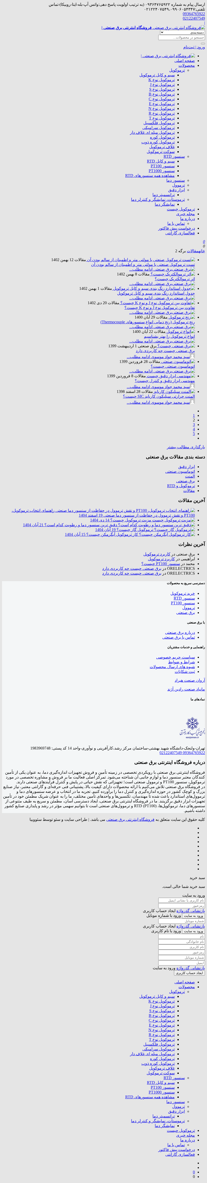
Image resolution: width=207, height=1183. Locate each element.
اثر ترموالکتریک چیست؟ (175, 279)
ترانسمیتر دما (163, 195)
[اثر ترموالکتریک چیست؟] (172, 274)
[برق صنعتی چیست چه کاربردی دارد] (176, 346)
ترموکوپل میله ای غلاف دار (152, 132)
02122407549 (194, 18)
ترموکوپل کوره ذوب (158, 142)
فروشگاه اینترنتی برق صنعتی (130, 819)
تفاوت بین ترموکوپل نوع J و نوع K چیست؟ (159, 307)
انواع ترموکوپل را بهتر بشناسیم (169, 336)
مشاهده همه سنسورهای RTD (150, 175)
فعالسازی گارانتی (180, 233)
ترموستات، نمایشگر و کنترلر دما (158, 199)
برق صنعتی (185, 481)
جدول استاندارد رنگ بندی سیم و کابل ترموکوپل (156, 293)
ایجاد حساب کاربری (189, 973)
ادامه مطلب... (140, 269)
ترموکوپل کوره (162, 137)
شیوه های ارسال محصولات (172, 667)
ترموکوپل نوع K (161, 80)
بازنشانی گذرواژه (190, 911)
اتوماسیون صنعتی (180, 471)
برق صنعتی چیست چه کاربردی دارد (165, 351)
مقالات (192, 251)
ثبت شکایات (185, 671)
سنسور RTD (174, 156)
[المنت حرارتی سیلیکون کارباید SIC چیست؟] (174, 391)
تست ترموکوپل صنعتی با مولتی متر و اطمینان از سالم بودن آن (143, 264)
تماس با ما (176, 223)
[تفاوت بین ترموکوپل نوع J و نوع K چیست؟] (157, 303)
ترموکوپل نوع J (162, 84)
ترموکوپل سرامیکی (158, 128)
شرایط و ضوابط (181, 662)
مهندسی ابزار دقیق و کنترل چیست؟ (165, 381)
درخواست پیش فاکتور (176, 228)
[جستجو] (203, 43)
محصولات (186, 65)
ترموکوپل (177, 70)
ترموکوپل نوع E (162, 104)
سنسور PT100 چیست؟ (160, 564)
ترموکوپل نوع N (161, 108)
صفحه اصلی (184, 60)
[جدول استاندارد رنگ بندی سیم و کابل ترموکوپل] (153, 288)
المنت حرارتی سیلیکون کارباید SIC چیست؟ (159, 396)
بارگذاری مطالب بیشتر (186, 447)
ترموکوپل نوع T (162, 118)
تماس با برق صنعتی (178, 637)
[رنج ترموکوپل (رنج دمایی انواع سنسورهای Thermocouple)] (181, 317)
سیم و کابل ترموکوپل (157, 75)
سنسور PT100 (163, 166)
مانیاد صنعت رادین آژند (186, 689)
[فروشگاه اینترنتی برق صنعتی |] (168, 56)
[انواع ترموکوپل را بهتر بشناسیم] (180, 331)
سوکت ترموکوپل (161, 151)
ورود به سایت (193, 916)
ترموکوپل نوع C (162, 99)
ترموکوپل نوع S (162, 89)
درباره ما (187, 218)
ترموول (178, 185)
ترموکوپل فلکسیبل (159, 123)
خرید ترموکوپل (182, 593)
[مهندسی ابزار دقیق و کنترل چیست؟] (170, 376)
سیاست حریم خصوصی (175, 657)
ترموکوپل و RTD (181, 486)
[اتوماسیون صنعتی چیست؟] (177, 361)
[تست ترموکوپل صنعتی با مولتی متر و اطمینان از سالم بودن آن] (140, 260)
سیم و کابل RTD (161, 161)
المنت (190, 476)
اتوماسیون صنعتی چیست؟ (173, 366)
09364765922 (194, 14)
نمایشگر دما (165, 204)
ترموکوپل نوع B (162, 94)
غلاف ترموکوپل (162, 147)
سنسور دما (175, 180)
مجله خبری (185, 214)
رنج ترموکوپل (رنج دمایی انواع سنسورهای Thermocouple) (147, 322)
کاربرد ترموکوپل (156, 554)
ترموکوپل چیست (181, 209)
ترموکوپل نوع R (162, 113)
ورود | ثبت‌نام (194, 47)
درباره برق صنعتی (180, 632)
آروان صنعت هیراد (190, 680)
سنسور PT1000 (162, 171)
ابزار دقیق (176, 190)
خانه (201, 251)
